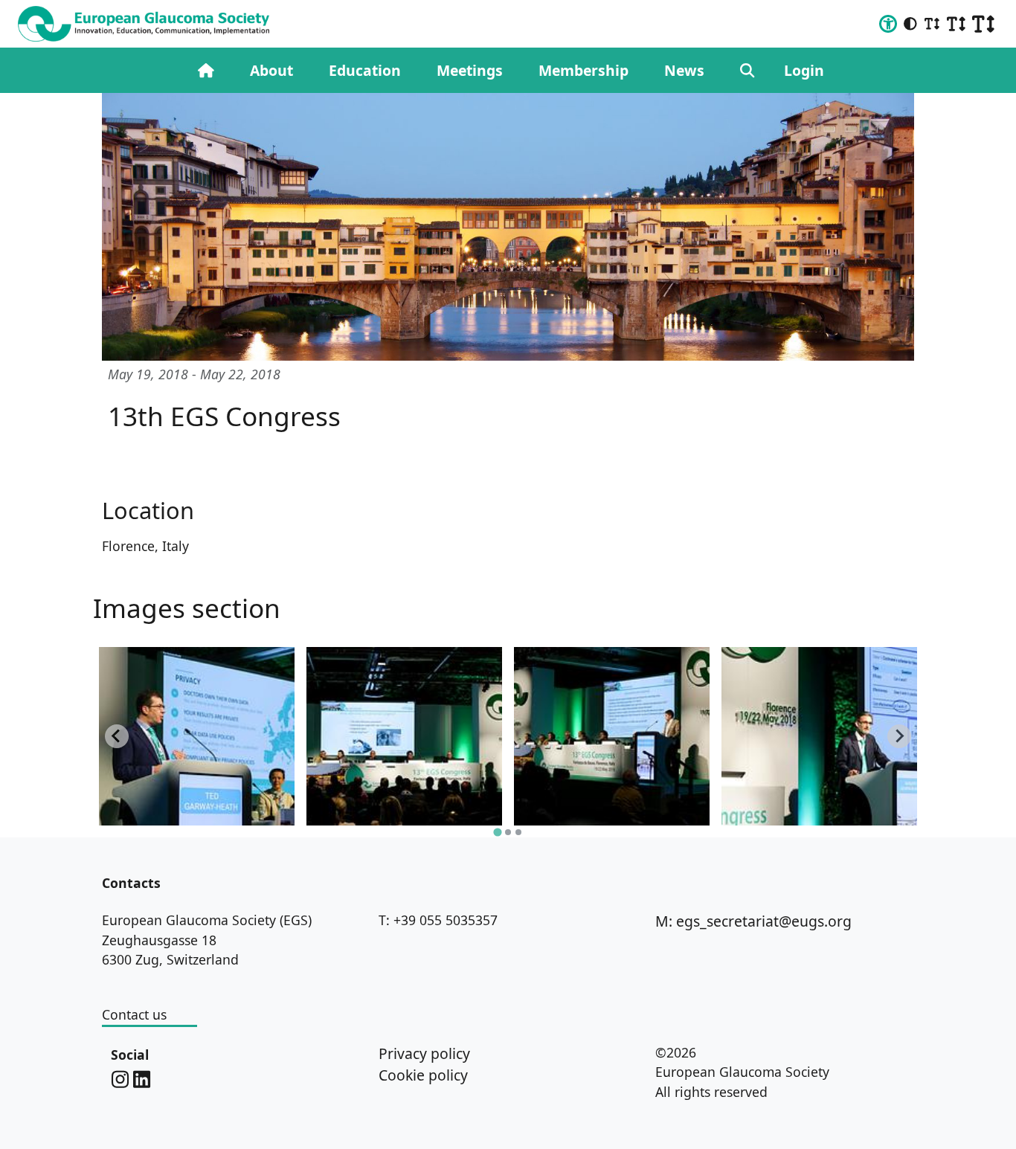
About (271, 70)
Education (365, 70)
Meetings (470, 70)
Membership (583, 70)
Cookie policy (423, 1075)
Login (804, 70)
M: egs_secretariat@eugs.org (753, 921)
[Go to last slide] (117, 736)
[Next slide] (899, 736)
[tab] (497, 832)
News (684, 70)
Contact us (134, 1014)
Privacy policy (424, 1053)
